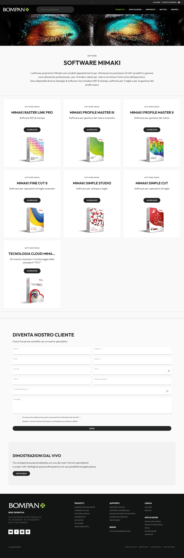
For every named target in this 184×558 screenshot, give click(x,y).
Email (15, 379)
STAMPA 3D (149, 534)
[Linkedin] (28, 532)
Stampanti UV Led (81, 510)
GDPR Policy (144, 547)
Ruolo (15, 359)
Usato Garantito (81, 527)
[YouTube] (10, 532)
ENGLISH (148, 510)
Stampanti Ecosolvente (84, 507)
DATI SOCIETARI (169, 547)
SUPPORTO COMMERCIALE (120, 510)
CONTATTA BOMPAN (169, 2)
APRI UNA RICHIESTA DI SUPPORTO (122, 514)
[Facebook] (16, 532)
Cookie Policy (156, 547)
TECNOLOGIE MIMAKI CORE (120, 531)
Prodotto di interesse (20, 389)
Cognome (97, 349)
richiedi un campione (118, 517)
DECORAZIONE (150, 531)
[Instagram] (22, 532)
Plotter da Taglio (82, 514)
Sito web (16, 369)
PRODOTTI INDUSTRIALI (154, 525)
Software (78, 523)
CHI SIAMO (156, 2)
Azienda (97, 359)
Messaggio (17, 399)
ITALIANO (148, 507)
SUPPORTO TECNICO (117, 507)
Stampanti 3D (79, 517)
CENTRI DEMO (115, 520)
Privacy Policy (131, 547)
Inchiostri (79, 520)
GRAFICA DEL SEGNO (153, 521)
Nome (16, 349)
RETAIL (147, 528)
